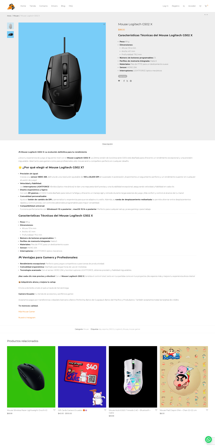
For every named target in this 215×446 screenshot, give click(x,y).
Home (23, 6)
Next (104, 78)
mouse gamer (134, 329)
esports (105, 329)
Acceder (192, 6)
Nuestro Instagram (26, 318)
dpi (100, 329)
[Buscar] (184, 6)
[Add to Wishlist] (120, 81)
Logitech (118, 329)
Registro (175, 6)
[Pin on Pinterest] (131, 81)
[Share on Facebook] (124, 81)
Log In (165, 6)
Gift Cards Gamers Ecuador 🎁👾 (72, 410)
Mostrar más (11, 413)
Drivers (54, 6)
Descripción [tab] (107, 144)
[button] (208, 439)
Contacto (43, 6)
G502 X (111, 329)
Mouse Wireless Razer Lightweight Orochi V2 (27, 410)
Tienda (33, 6)
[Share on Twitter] (127, 81)
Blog (63, 6)
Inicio (9, 16)
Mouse (16, 16)
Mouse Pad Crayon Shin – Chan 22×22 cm (178, 410)
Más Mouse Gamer (26, 312)
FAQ (71, 6)
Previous (19, 78)
